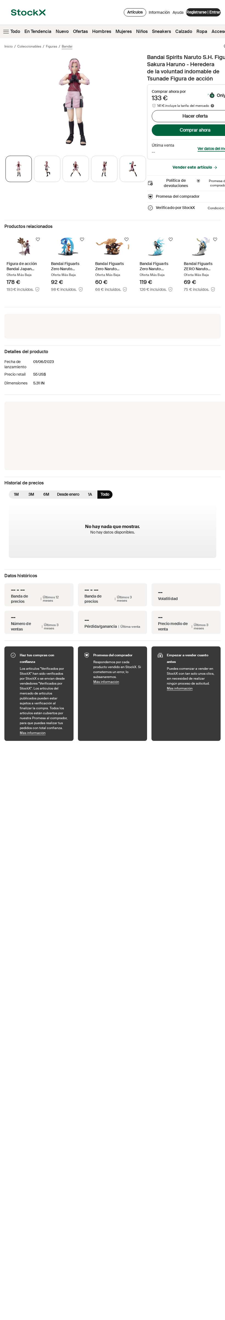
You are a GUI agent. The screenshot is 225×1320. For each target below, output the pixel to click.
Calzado (183, 31)
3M (31, 494)
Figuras (51, 46)
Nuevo (62, 31)
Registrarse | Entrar (203, 12)
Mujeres (124, 31)
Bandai (67, 46)
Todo (15, 31)
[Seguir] (37, 239)
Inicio (8, 46)
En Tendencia (37, 31)
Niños (142, 31)
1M (16, 494)
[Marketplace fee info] (212, 106)
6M (46, 494)
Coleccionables (29, 46)
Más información (44, 732)
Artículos (135, 12)
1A (90, 494)
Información (159, 14)
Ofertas (80, 31)
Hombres (101, 31)
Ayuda (178, 12)
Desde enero (68, 494)
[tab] (18, 169)
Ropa (201, 31)
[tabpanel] (74, 102)
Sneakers (161, 31)
